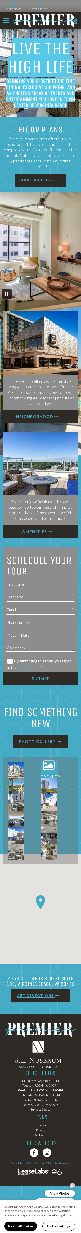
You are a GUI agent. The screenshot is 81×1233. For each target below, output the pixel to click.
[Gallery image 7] (16, 819)
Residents (40, 1135)
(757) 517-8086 (40, 9)
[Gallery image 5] (16, 802)
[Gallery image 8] (49, 819)
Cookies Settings (58, 1226)
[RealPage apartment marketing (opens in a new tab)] (33, 1172)
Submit (40, 678)
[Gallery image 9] (16, 835)
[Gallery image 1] (16, 770)
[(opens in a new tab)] (40, 1054)
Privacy (40, 1130)
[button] (34, 1152)
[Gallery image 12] (49, 852)
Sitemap (40, 1125)
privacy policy (28, 667)
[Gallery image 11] (16, 852)
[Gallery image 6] (49, 802)
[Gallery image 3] (16, 786)
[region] (40, 1216)
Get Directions (36, 995)
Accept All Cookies (20, 1226)
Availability (36, 180)
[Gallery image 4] (49, 786)
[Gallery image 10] (49, 835)
